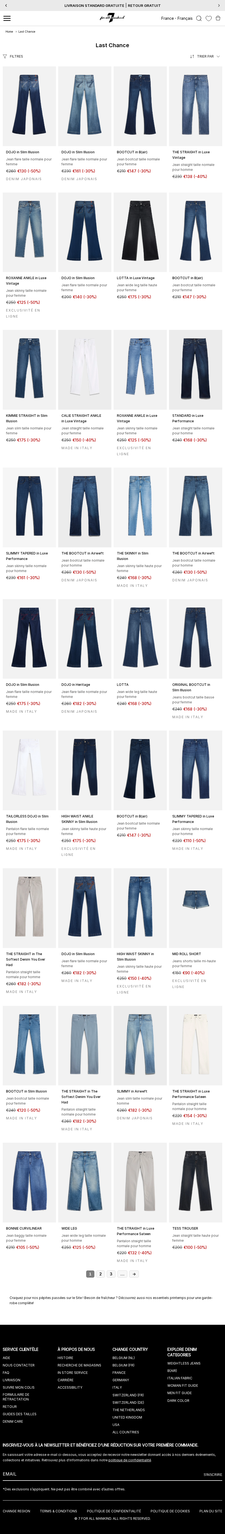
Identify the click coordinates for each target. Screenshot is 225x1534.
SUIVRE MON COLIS (19, 1387)
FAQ (6, 1373)
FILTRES (16, 56)
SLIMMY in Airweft (132, 1091)
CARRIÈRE (66, 1380)
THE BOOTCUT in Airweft (82, 553)
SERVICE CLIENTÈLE (21, 1349)
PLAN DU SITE (210, 1511)
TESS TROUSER (185, 1228)
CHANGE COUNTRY (131, 1349)
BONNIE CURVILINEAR (24, 1228)
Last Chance (26, 31)
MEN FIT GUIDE (179, 1393)
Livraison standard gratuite (94, 5)
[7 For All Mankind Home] (112, 18)
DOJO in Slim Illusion (22, 152)
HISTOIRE (65, 1358)
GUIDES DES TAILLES (19, 1414)
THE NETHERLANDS (129, 1410)
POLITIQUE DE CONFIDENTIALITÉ (114, 1511)
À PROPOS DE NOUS (77, 1349)
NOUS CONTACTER (19, 1365)
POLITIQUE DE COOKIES (170, 1511)
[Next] (219, 5)
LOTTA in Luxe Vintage (135, 278)
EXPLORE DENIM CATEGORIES (182, 1352)
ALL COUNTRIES (126, 1432)
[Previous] (6, 5)
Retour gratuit (144, 5)
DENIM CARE (13, 1421)
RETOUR (10, 1407)
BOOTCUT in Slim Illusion (26, 1091)
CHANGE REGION (16, 1511)
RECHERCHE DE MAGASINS (79, 1365)
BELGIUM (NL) (124, 1358)
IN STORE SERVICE (73, 1373)
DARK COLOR (178, 1401)
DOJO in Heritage (75, 685)
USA (116, 1425)
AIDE (6, 1358)
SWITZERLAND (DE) (128, 1402)
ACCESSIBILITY (70, 1387)
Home (9, 31)
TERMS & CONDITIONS (58, 1511)
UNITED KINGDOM (127, 1417)
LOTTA (123, 685)
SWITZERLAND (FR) (128, 1395)
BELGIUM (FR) (123, 1365)
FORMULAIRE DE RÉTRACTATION (16, 1397)
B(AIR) (172, 1371)
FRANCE (119, 1373)
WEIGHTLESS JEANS (184, 1363)
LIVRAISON (11, 1380)
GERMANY (121, 1380)
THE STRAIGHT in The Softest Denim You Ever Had (25, 959)
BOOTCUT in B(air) (132, 152)
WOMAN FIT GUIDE (182, 1385)
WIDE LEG (69, 1228)
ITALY (117, 1387)
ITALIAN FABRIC (179, 1378)
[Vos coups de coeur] (209, 18)
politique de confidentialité (129, 1460)
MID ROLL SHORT (186, 954)
